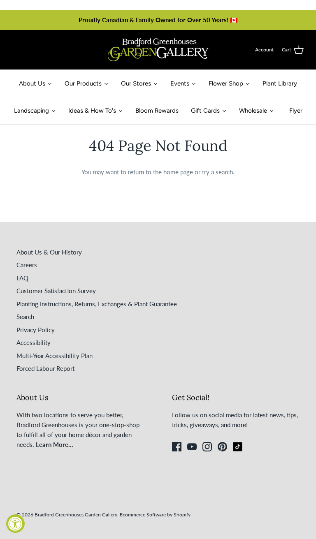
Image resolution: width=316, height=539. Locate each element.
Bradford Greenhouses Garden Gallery (76, 514)
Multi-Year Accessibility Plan (54, 355)
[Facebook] (176, 446)
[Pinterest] (222, 446)
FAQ (22, 278)
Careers (26, 264)
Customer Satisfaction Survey (56, 290)
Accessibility (33, 342)
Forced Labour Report (45, 368)
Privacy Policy (35, 329)
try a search (217, 172)
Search (25, 316)
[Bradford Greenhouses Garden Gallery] (158, 49)
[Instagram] (207, 446)
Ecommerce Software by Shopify (155, 514)
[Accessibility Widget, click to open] (15, 523)
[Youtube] (192, 446)
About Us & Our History (49, 252)
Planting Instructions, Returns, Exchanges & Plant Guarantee (96, 304)
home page (178, 172)
